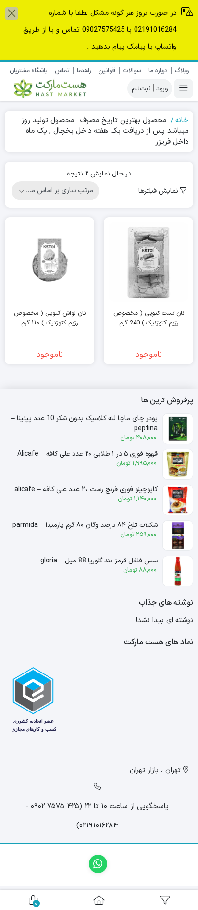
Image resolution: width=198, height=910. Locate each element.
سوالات (132, 70)
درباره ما (157, 70)
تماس (62, 70)
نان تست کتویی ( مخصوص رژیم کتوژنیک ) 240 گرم (148, 318)
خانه (181, 120)
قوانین (107, 70)
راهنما (84, 70)
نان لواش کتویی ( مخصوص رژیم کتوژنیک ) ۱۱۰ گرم (50, 318)
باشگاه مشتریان (28, 70)
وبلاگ (182, 70)
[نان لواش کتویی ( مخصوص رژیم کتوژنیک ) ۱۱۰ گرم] (49, 262)
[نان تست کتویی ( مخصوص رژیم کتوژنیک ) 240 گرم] (148, 262)
